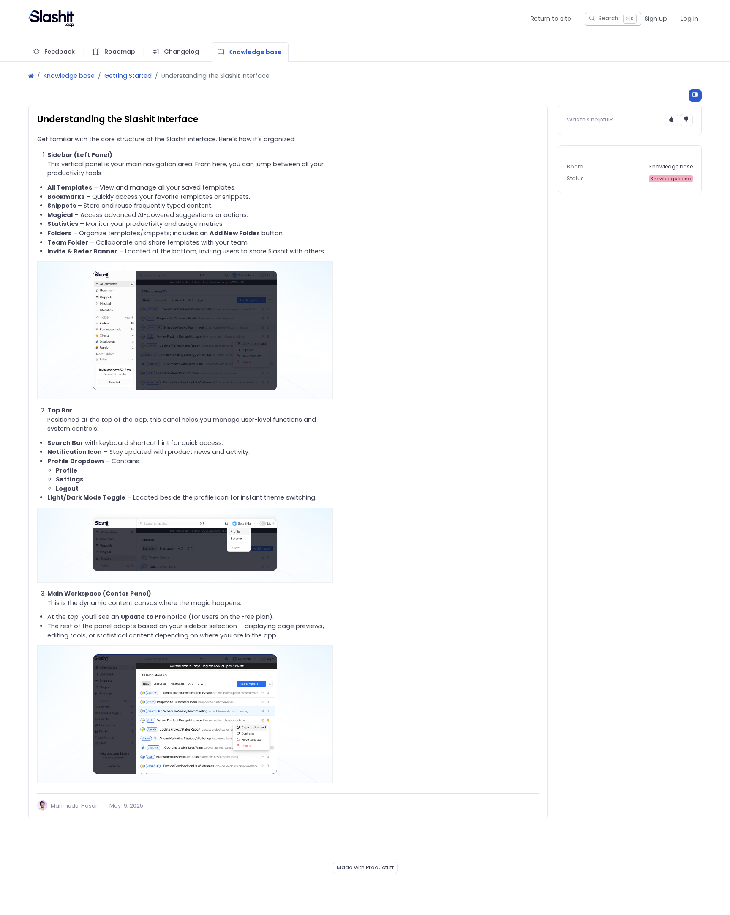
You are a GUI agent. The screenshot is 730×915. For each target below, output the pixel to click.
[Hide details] (695, 95)
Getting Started (128, 75)
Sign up (656, 18)
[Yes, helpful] (671, 120)
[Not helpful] (686, 120)
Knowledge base (69, 75)
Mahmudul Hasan (75, 806)
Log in (689, 18)
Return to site (551, 18)
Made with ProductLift (365, 867)
